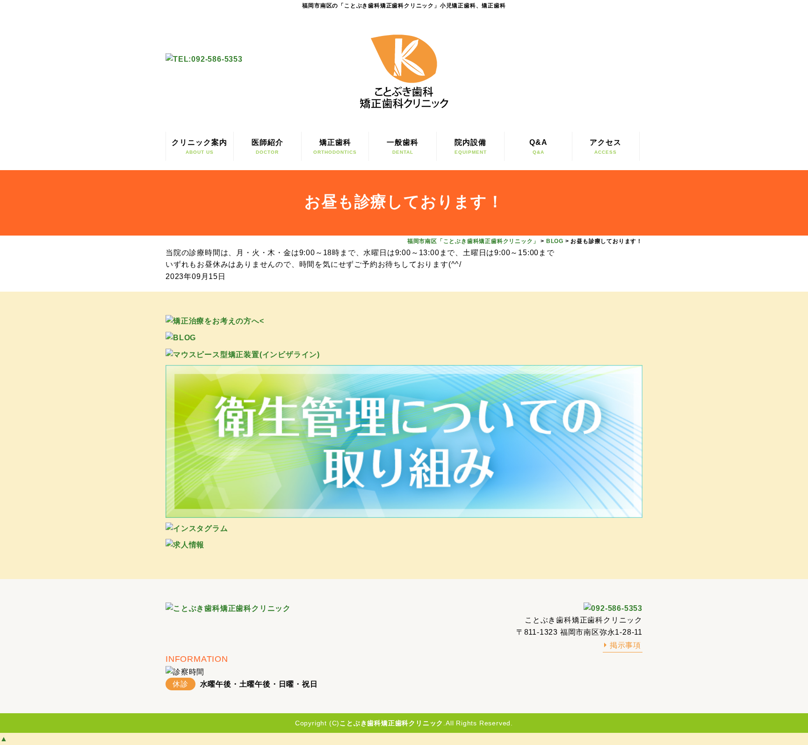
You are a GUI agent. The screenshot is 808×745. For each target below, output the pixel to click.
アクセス (605, 146)
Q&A (538, 146)
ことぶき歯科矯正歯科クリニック (391, 723)
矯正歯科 (335, 146)
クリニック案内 (199, 146)
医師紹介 (267, 146)
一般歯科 (402, 146)
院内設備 (470, 146)
